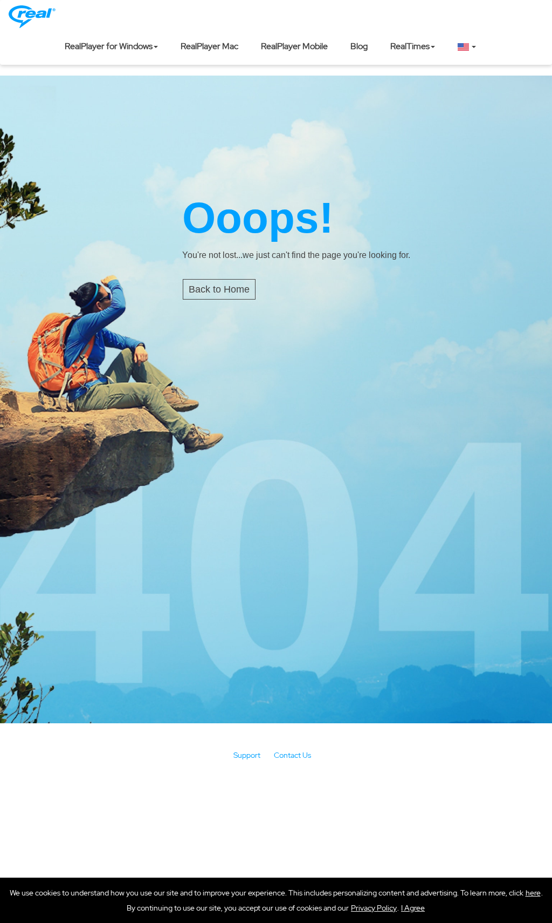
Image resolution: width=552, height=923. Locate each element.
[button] (413, 908)
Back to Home (219, 289)
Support (246, 755)
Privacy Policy (374, 908)
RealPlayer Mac (209, 46)
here (533, 893)
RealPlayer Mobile (294, 46)
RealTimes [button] (410, 46)
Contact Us (292, 755)
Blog (359, 46)
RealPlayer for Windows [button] (109, 46)
